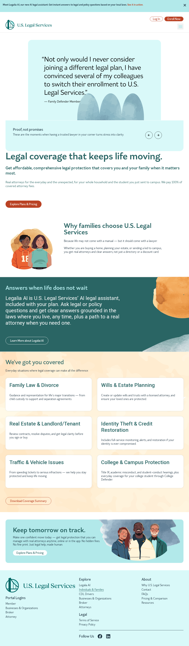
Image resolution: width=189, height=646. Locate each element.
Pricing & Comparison (154, 598)
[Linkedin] (108, 636)
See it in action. (135, 4)
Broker (10, 612)
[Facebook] (100, 636)
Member (11, 603)
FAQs (145, 594)
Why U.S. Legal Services (156, 585)
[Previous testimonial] (149, 135)
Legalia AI (84, 585)
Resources (148, 602)
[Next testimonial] (158, 135)
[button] (180, 26)
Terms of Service (89, 620)
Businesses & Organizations (22, 608)
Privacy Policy (87, 624)
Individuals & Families (91, 589)
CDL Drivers (86, 594)
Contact (146, 589)
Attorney (11, 616)
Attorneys (85, 607)
